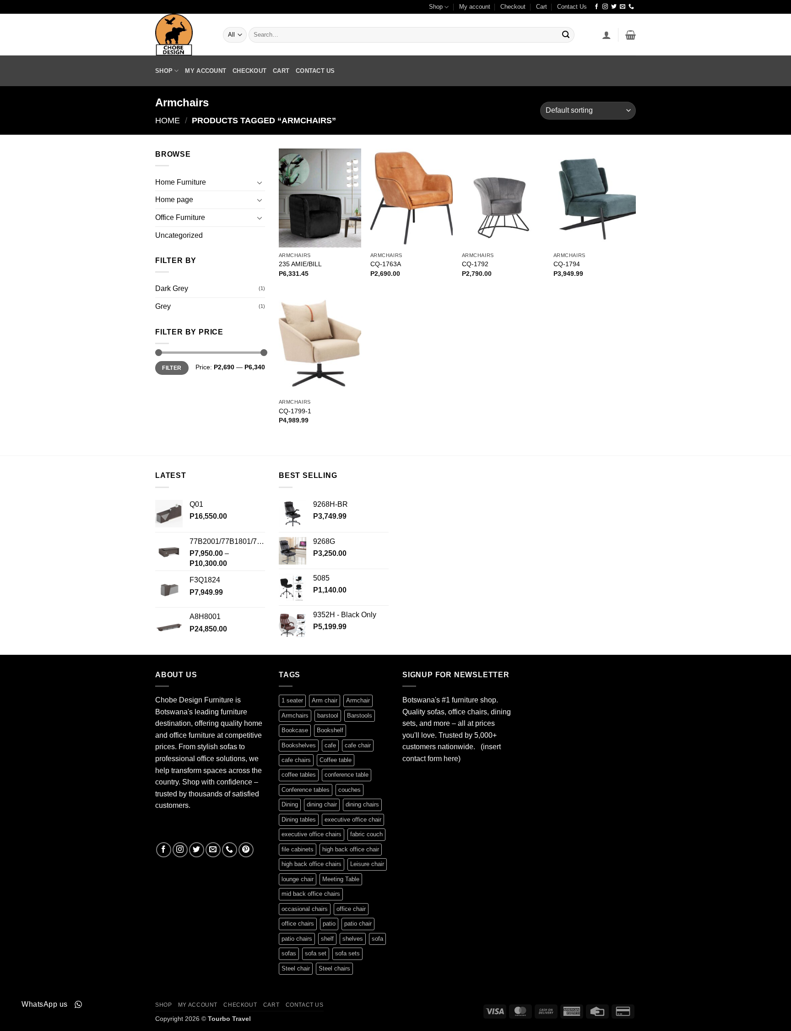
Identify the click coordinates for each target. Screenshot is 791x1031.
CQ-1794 (566, 264)
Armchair (358, 700)
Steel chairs (334, 968)
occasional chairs (305, 908)
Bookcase (295, 730)
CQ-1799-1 (295, 411)
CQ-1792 (475, 264)
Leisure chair (367, 864)
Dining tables (299, 819)
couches (349, 789)
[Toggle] (259, 182)
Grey (163, 306)
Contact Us (572, 6)
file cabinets (298, 849)
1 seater (292, 700)
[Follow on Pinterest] (246, 849)
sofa (377, 938)
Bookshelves (299, 745)
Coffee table (336, 760)
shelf (327, 938)
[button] (606, 35)
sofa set (315, 953)
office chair (351, 908)
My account (474, 6)
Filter (171, 368)
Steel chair (296, 968)
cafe (330, 745)
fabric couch (366, 834)
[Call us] (631, 7)
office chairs (298, 923)
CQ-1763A (385, 264)
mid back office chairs (311, 893)
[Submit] (566, 35)
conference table (346, 774)
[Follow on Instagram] (605, 7)
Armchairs (295, 715)
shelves (352, 938)
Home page (174, 199)
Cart (541, 6)
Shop (436, 6)
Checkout (513, 6)
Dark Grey (171, 288)
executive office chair (353, 819)
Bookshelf (330, 730)
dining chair (322, 804)
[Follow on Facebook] (596, 7)
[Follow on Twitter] (614, 7)
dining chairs (362, 804)
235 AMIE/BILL (300, 264)
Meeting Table (340, 879)
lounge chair (298, 879)
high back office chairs (311, 864)
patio (329, 923)
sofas (289, 953)
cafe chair (358, 745)
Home (167, 120)
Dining (290, 804)
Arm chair (324, 700)
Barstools (359, 715)
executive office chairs (311, 834)
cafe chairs (296, 760)
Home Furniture (180, 182)
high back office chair (350, 849)
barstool (327, 715)
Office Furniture (180, 217)
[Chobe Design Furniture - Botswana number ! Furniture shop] (182, 34)
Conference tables (306, 789)
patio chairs (297, 938)
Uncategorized (179, 235)
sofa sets (347, 953)
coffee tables (299, 774)
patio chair (358, 923)
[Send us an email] (622, 7)
